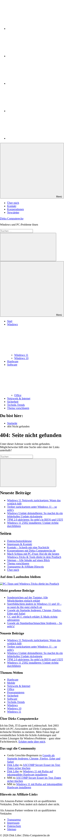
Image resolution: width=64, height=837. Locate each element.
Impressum (13, 822)
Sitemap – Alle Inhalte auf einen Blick (28, 560)
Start (9, 321)
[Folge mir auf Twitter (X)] (33, 56)
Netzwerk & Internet (18, 398)
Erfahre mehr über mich (31, 741)
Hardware (12, 361)
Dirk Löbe (13, 764)
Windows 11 (21, 354)
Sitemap (11, 829)
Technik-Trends (16, 404)
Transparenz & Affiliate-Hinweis (25, 566)
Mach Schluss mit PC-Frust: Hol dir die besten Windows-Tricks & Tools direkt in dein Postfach (34, 555)
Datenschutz (14, 826)
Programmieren (15, 692)
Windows (12, 705)
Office (17, 395)
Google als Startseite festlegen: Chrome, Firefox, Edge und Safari (33, 758)
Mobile (11, 682)
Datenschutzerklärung (19, 540)
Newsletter (13, 212)
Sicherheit (12, 401)
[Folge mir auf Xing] (33, 110)
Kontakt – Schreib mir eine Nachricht (28, 547)
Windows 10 (21, 358)
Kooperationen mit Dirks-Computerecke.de (31, 550)
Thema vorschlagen (18, 408)
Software (12, 698)
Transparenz (14, 819)
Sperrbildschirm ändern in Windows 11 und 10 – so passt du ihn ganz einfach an (34, 605)
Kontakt (11, 206)
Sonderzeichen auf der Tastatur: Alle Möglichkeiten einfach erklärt (27, 599)
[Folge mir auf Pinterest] (33, 83)
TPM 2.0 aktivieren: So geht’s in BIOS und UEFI (35, 519)
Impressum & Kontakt (19, 544)
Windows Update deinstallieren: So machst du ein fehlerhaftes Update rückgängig (35, 515)
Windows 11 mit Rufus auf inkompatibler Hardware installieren (30, 773)
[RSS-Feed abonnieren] (33, 138)
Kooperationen (15, 209)
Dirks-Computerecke (11, 218)
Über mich (13, 202)
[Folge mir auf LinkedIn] (33, 28)
